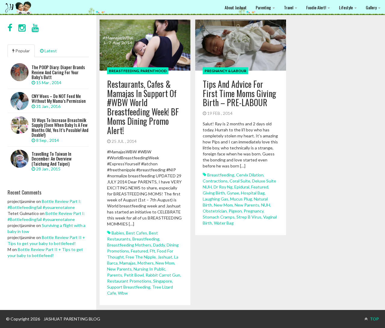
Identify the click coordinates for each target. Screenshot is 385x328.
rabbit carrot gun (163, 274)
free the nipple (141, 256)
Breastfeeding (124, 71)
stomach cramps (219, 216)
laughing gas (215, 198)
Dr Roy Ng (223, 186)
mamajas (127, 262)
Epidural (241, 186)
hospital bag (253, 192)
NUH (265, 204)
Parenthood (153, 71)
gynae (233, 192)
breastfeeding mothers (129, 244)
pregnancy (253, 210)
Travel (289, 7)
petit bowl (134, 274)
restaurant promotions (129, 281)
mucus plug (241, 198)
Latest (50, 50)
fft (152, 250)
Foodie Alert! (316, 7)
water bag (224, 222)
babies (118, 232)
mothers (145, 262)
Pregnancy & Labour (225, 71)
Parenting (264, 7)
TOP (374, 318)
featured (139, 250)
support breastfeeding (128, 287)
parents (114, 274)
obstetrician (215, 210)
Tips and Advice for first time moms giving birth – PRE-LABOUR (239, 93)
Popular (22, 50)
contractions (215, 180)
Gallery (371, 7)
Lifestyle (346, 7)
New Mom (165, 262)
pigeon (235, 210)
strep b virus (248, 216)
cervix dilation (249, 174)
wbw (123, 293)
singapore (162, 281)
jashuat (165, 256)
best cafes (136, 232)
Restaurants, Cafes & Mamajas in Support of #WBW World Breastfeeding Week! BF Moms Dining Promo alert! (143, 107)
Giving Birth (214, 192)
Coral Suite (239, 180)
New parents (119, 268)
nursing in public (149, 268)
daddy (159, 244)
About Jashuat (236, 7)
